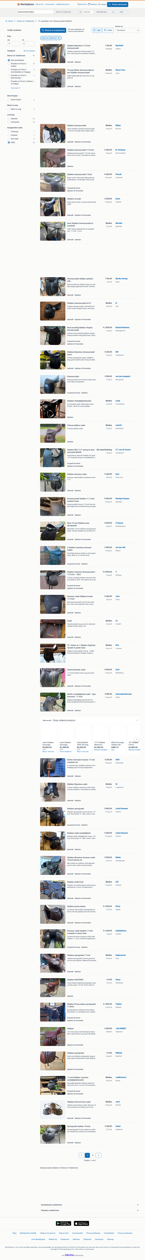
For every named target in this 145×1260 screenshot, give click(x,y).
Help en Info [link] (64, 1233)
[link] (25, 4)
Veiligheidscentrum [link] (62, 4)
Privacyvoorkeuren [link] (125, 1233)
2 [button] (92, 1155)
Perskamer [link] (65, 1239)
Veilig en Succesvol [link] (47, 1233)
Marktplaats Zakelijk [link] (28, 1233)
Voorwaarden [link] (50, 4)
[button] (92, 4)
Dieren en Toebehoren (49, 38)
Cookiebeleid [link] (109, 1233)
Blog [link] (14, 1233)
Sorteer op (119, 26)
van (8, 40)
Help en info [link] (39, 4)
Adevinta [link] (76, 1239)
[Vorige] (81, 1155)
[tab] (97, 30)
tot (23, 40)
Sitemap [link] (110, 1239)
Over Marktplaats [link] (38, 1239)
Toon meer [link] (14, 88)
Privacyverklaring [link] (93, 1233)
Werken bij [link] (53, 1239)
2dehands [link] (87, 1239)
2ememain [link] (99, 1239)
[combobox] (35, 12)
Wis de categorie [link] (29, 51)
